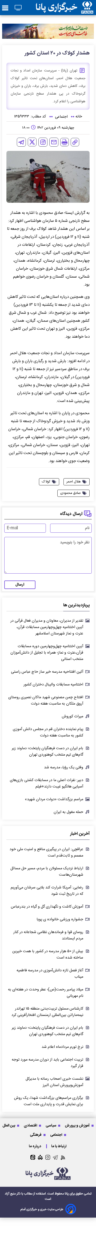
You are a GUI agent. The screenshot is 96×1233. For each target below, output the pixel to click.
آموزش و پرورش (77, 1125)
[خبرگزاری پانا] (64, 7)
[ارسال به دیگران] (53, 142)
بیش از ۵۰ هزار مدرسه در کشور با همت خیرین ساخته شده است (47, 954)
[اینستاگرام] (42, 142)
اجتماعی (56, 1135)
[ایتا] (32, 1157)
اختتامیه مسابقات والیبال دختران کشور (53, 684)
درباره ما (35, 1146)
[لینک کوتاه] (75, 142)
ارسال (19, 585)
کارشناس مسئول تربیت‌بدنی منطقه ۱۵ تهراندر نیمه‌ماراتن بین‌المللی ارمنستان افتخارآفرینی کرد (47, 1012)
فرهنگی (36, 1135)
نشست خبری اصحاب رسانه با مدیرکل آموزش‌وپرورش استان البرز (54, 1082)
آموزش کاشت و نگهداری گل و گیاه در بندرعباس (47, 907)
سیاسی (51, 1125)
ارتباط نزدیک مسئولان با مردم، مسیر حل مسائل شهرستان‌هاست (46, 871)
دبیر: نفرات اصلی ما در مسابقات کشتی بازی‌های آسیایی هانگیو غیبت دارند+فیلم (46, 783)
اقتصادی (31, 1125)
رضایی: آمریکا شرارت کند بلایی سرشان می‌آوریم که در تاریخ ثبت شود (47, 890)
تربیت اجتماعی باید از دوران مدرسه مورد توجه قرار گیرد (47, 1063)
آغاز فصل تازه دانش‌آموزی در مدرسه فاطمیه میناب (50, 973)
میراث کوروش (72, 716)
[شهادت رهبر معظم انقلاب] (48, 31)
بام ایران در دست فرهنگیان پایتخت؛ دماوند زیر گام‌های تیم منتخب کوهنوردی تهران (47, 751)
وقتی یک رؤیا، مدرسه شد (63, 767)
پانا (67, 1193)
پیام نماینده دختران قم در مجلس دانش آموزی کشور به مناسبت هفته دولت (48, 732)
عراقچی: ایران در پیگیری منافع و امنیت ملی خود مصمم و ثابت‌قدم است (46, 852)
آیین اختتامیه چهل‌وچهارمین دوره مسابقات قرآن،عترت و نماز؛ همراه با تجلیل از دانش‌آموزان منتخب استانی (46, 652)
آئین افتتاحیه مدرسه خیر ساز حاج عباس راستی (47, 672)
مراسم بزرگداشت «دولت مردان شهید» (54, 799)
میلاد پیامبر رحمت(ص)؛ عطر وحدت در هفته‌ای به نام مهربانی (45, 992)
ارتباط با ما (59, 1146)
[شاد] (40, 1157)
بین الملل (9, 1125)
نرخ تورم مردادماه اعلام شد (62, 1047)
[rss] (63, 1157)
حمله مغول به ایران (68, 812)
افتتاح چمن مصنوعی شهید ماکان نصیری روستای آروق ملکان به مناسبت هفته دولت (45, 700)
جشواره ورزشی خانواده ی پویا (60, 919)
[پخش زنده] (18, 8)
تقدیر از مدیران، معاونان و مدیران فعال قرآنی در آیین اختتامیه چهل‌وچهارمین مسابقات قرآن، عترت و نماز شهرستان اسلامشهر (46, 627)
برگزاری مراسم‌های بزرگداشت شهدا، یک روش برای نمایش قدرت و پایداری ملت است (48, 1101)
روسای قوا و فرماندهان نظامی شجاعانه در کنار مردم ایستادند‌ (48, 935)
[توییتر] (32, 142)
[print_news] (64, 142)
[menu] (5, 8)
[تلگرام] (21, 142)
